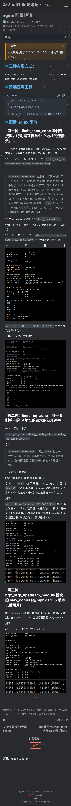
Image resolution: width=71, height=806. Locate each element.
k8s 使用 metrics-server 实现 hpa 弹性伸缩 (53, 728)
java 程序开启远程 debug (15, 728)
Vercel (47, 802)
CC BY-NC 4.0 (46, 792)
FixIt (35, 802)
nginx (9, 720)
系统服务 (35, 21)
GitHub (41, 802)
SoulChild (12, 21)
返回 (59, 720)
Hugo (30, 802)
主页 (66, 720)
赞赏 (35, 745)
